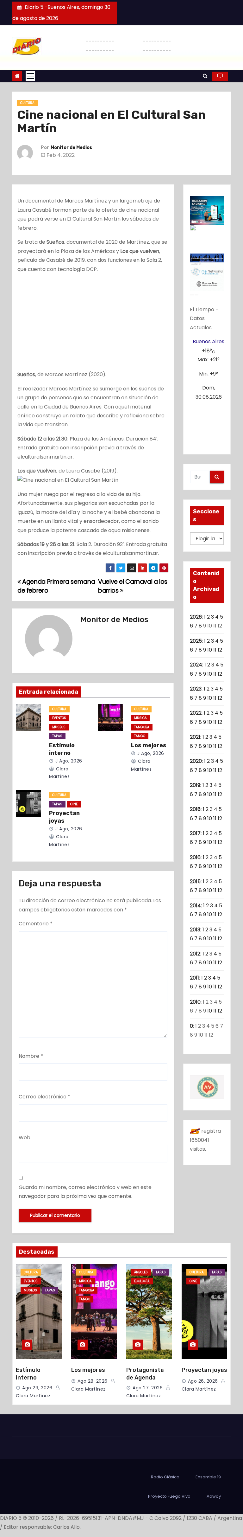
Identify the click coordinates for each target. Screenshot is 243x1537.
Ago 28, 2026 (93, 1381)
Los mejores (148, 745)
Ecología (142, 1281)
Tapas (57, 736)
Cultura (27, 102)
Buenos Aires (208, 341)
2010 (195, 1002)
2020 (196, 761)
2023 (196, 688)
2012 (195, 953)
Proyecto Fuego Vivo (169, 1496)
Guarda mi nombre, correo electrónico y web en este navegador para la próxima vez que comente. (85, 1192)
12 (220, 649)
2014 (195, 905)
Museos (58, 727)
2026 (196, 617)
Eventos (59, 718)
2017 (195, 833)
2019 (195, 785)
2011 (194, 977)
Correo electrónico (44, 1096)
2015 (195, 881)
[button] (205, 76)
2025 (196, 641)
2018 (195, 809)
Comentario (36, 923)
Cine (74, 804)
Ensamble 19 (208, 1477)
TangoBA (141, 727)
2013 (195, 929)
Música (140, 718)
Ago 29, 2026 (37, 1388)
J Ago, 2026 (68, 761)
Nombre (31, 1056)
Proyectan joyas (64, 817)
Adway (214, 1496)
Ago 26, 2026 (203, 1381)
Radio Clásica (165, 1477)
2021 (195, 737)
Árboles (141, 1272)
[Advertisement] (93, 323)
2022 (196, 713)
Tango (139, 736)
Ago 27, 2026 (148, 1388)
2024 (196, 664)
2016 (195, 857)
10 (209, 649)
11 (214, 649)
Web (24, 1137)
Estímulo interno (62, 749)
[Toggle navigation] (30, 76)
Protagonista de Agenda (145, 1374)
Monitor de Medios (71, 147)
